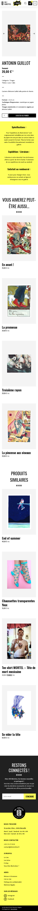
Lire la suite (19, 742)
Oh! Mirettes (6, 3)
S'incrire (30, 796)
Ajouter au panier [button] (19, 273)
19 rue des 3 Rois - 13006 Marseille (15, 828)
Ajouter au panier (22, 115)
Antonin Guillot (16, 63)
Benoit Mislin (14, 909)
